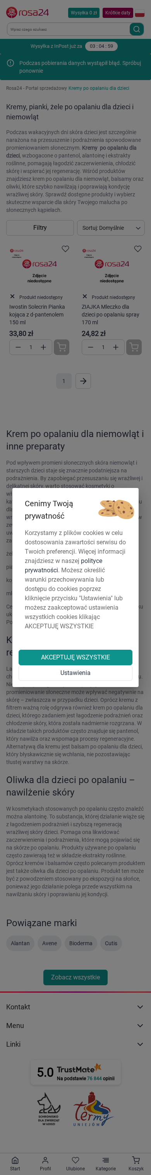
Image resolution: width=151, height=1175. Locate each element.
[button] (116, 509)
